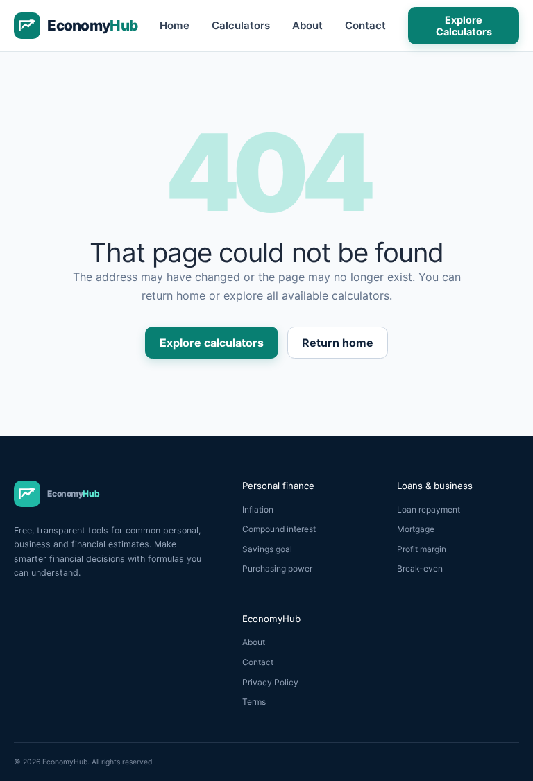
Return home (337, 343)
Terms (254, 701)
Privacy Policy (270, 682)
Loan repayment (428, 509)
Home (174, 25)
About (307, 25)
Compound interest (279, 529)
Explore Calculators (464, 25)
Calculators (241, 25)
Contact (365, 25)
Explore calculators (212, 343)
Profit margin (421, 549)
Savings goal (267, 549)
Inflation (257, 509)
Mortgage (415, 529)
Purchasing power (277, 568)
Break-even (420, 568)
